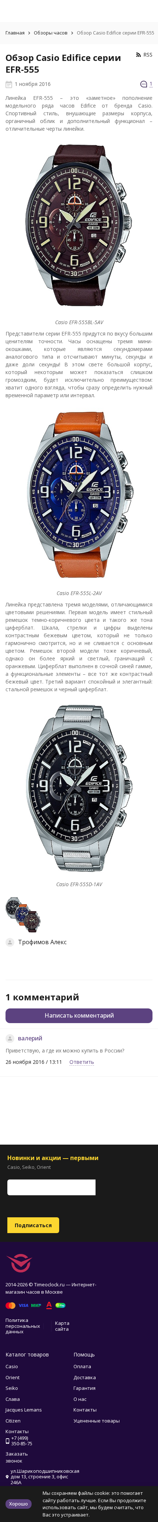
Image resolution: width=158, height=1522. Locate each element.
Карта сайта (62, 1326)
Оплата (82, 1366)
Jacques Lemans (24, 1409)
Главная (15, 32)
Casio (12, 1366)
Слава (13, 1399)
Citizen (13, 1420)
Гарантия (84, 1388)
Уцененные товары (96, 1420)
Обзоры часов (51, 32)
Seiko (12, 1388)
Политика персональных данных (23, 1326)
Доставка (84, 1377)
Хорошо (18, 1503)
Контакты (85, 1409)
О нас (79, 1399)
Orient (12, 1377)
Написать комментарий (79, 1015)
